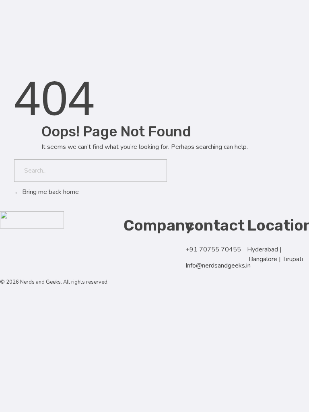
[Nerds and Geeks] (32, 8)
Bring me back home (50, 191)
